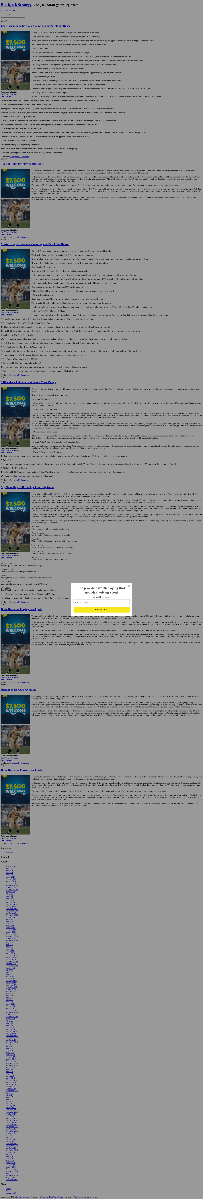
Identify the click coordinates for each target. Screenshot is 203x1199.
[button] (102, 590)
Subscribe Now (101, 610)
